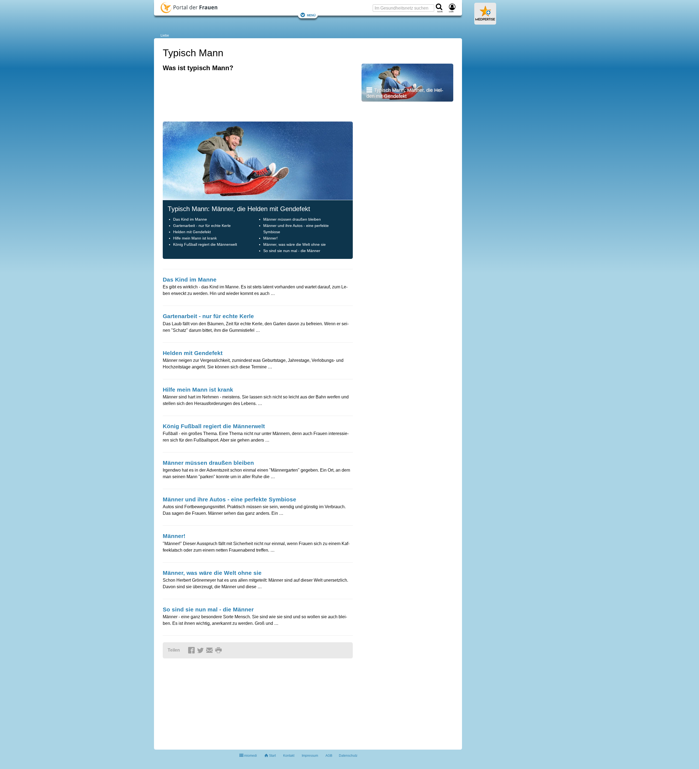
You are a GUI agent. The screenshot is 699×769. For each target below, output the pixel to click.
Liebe (165, 35)
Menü (311, 15)
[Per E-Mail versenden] (210, 650)
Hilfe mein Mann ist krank (195, 238)
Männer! (270, 238)
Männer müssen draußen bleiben (292, 219)
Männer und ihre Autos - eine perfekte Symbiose (229, 499)
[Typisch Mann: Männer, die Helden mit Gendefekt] (407, 82)
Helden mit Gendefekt (192, 232)
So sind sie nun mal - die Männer (291, 251)
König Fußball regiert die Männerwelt (205, 244)
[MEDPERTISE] (485, 22)
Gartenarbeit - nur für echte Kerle (202, 226)
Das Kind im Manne (190, 219)
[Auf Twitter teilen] (201, 650)
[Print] (219, 650)
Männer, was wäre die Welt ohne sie (294, 244)
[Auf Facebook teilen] (192, 650)
